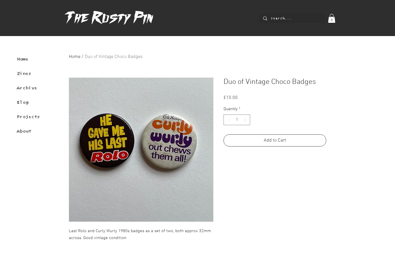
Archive (27, 88)
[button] (331, 18)
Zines (24, 73)
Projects (28, 116)
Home (22, 59)
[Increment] (245, 120)
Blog (22, 102)
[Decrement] (228, 120)
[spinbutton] (237, 120)
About (24, 131)
